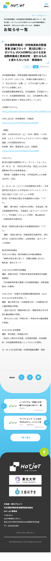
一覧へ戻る (25, 437)
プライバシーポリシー (25, 532)
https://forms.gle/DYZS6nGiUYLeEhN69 (20, 122)
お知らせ (41, 15)
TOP (33, 15)
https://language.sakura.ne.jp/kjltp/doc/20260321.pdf (26, 111)
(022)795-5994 (13, 525)
